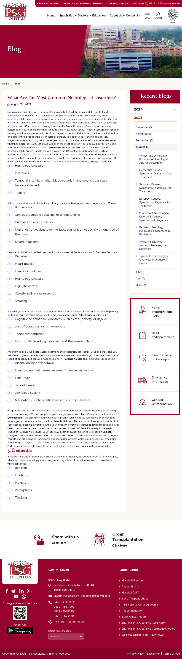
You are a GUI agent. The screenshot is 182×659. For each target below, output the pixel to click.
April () (140, 278)
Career (66, 3)
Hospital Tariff (130, 592)
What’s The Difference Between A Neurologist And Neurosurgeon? (153, 159)
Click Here (59, 543)
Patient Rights (130, 586)
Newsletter (138, 3)
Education (42, 3)
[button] (147, 14)
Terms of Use (171, 653)
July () (140, 272)
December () (144, 127)
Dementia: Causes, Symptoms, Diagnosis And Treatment (155, 174)
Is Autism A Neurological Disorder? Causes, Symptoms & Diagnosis (154, 217)
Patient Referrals (81, 3)
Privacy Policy (135, 653)
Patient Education (132, 610)
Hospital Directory (132, 580)
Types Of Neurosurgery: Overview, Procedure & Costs (154, 260)
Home (51, 15)
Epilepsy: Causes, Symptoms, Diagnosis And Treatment (155, 202)
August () (142, 147)
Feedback (98, 3)
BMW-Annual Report (134, 616)
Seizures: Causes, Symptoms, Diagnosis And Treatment (155, 188)
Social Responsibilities (117, 3)
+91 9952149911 (164, 3)
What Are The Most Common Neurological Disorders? (152, 245)
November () (144, 133)
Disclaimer (153, 653)
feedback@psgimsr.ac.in (95, 596)
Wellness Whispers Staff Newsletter (143, 634)
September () (144, 140)
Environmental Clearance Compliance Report (148, 628)
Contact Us (133, 15)
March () (141, 285)
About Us (116, 15)
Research (55, 3)
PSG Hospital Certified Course (140, 604)
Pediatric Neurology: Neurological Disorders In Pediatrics (154, 231)
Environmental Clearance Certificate (143, 622)
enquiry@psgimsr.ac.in (66, 596)
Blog (17, 84)
